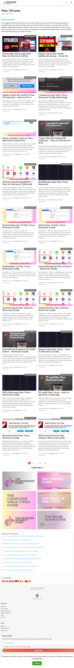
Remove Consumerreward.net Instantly (22, 570)
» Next (44, 463)
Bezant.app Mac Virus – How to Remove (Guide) (54, 350)
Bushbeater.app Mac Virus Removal (53, 183)
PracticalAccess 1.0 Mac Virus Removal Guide (18, 226)
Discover (4, 603)
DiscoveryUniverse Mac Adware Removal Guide (51, 436)
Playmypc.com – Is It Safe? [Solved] (20, 540)
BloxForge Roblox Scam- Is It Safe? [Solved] (23, 555)
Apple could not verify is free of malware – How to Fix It (18, 96)
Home (3, 13)
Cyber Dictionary (6, 611)
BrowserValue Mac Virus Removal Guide (15, 436)
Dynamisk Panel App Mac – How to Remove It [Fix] (17, 54)
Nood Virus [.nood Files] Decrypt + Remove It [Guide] (22, 551)
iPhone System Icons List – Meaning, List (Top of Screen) (22, 543)
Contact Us (4, 630)
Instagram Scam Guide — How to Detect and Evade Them (26, 547)
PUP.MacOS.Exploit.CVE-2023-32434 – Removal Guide (19, 350)
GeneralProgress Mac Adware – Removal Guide (55, 267)
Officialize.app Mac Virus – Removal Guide (17, 393)
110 (40, 463)
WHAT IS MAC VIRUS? (8, 19)
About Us (3, 626)
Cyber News (4, 608)
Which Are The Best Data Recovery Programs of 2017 (29, 536)
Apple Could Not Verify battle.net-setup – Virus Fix (53, 54)
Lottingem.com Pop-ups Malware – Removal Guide (23, 566)
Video (2, 615)
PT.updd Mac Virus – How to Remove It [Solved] (53, 393)
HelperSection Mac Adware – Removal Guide (54, 309)
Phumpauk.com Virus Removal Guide (20, 562)
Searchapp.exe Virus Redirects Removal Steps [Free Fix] (25, 558)
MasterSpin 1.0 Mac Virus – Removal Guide (17, 267)
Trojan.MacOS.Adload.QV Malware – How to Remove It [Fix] (54, 140)
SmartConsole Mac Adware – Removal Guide (18, 309)
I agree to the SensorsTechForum (17, 646)
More (2, 623)
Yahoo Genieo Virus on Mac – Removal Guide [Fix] (18, 139)
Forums (3, 617)
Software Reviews (6, 613)
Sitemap (3, 606)
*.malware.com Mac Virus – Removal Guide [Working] (53, 96)
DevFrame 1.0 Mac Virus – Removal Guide (52, 226)
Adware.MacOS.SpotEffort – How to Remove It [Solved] (17, 183)
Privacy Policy (38, 658)
